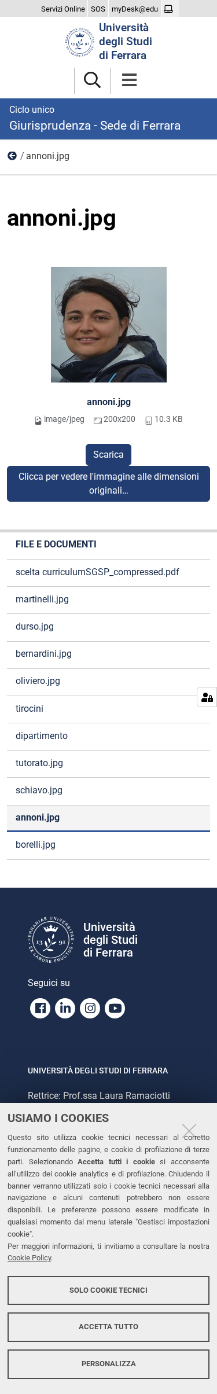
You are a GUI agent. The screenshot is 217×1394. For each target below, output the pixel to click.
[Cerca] (92, 81)
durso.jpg (35, 626)
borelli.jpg (36, 844)
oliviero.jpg (38, 680)
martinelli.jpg (42, 599)
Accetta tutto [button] (108, 1326)
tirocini (29, 708)
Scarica (108, 454)
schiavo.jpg (39, 790)
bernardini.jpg (44, 653)
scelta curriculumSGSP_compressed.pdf (97, 572)
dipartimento (42, 735)
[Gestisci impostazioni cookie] (207, 697)
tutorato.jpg (39, 762)
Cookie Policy (29, 1257)
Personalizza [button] (109, 1363)
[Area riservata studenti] (170, 9)
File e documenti (13, 158)
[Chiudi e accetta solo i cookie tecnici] (189, 1130)
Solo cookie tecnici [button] (108, 1290)
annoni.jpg (109, 401)
